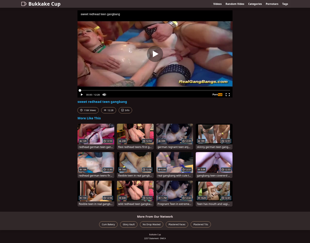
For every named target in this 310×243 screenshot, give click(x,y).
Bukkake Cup (44, 3)
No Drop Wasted (151, 224)
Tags (285, 4)
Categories (255, 4)
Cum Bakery (108, 224)
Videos (217, 4)
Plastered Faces (177, 224)
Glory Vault (129, 224)
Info (126, 110)
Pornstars (272, 4)
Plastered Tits (200, 224)
